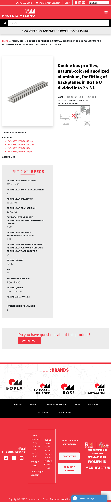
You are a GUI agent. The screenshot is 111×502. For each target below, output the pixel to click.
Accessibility (63, 499)
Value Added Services (57, 404)
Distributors (43, 412)
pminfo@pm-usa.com (49, 2)
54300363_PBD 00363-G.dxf (21, 144)
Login (67, 2)
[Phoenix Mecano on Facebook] (76, 2)
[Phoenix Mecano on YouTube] (83, 2)
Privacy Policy (49, 499)
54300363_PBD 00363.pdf (20, 151)
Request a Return (69, 468)
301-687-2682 (25, 2)
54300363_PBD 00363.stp (20, 141)
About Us (17, 404)
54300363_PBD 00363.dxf (20, 148)
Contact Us (29, 340)
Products (34, 404)
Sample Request (66, 412)
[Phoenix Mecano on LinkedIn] (79, 2)
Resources (93, 404)
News (77, 404)
